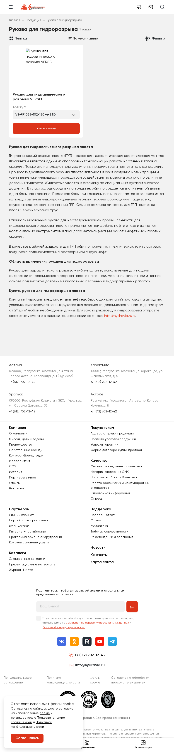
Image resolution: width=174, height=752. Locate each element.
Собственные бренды (26, 450)
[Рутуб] (87, 641)
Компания (17, 428)
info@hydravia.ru (118, 316)
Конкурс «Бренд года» (26, 455)
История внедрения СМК (110, 471)
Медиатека (99, 526)
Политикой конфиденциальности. (64, 627)
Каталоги (17, 553)
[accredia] (108, 699)
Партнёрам (19, 509)
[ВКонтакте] (61, 641)
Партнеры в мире (22, 477)
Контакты (99, 555)
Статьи (96, 520)
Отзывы (14, 483)
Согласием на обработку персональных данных (97, 622)
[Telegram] (112, 641)
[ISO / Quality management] (89, 699)
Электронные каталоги (27, 558)
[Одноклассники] (74, 641)
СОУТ (13, 466)
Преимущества (20, 444)
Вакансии (16, 488)
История (15, 472)
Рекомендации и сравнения (112, 537)
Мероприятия (19, 461)
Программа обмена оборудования (36, 537)
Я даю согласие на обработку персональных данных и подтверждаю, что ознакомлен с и (88, 623)
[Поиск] (162, 7)
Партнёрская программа (28, 520)
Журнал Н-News (21, 570)
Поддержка (101, 509)
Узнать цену (46, 128)
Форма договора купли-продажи (116, 450)
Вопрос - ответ (103, 515)
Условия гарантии (104, 444)
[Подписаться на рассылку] (132, 606)
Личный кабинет (21, 515)
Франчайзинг (19, 526)
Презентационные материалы (32, 564)
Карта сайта (102, 562)
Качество (99, 461)
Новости (98, 548)
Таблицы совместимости (109, 531)
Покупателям (102, 428)
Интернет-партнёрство (27, 531)
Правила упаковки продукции (113, 439)
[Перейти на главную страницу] (33, 7)
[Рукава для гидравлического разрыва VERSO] (46, 70)
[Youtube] (99, 641)
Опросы (97, 498)
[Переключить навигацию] (11, 7)
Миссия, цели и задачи (26, 439)
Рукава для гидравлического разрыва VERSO (39, 97)
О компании (18, 433)
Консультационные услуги (29, 542)
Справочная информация (110, 493)
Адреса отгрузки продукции (112, 433)
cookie (45, 713)
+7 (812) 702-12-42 (139, 7)
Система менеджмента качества (116, 466)
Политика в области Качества (114, 477)
